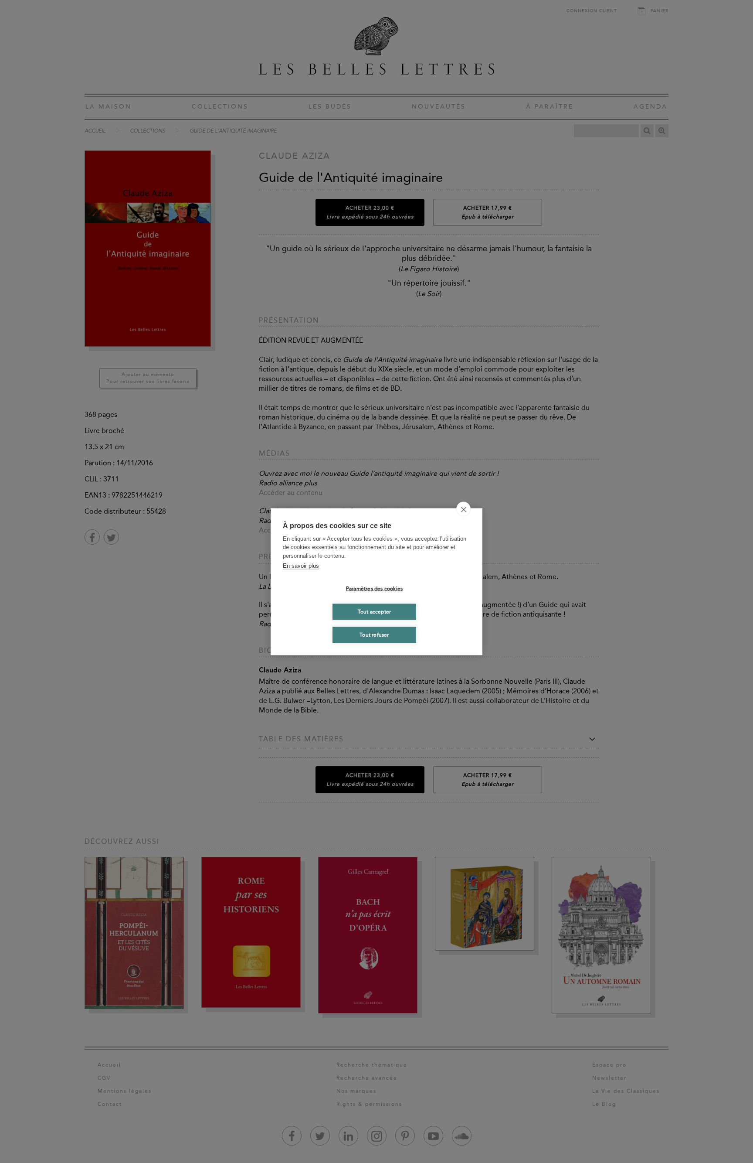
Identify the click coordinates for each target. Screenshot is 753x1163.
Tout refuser (374, 635)
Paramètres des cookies (374, 589)
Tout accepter (374, 612)
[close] (463, 508)
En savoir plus (301, 566)
